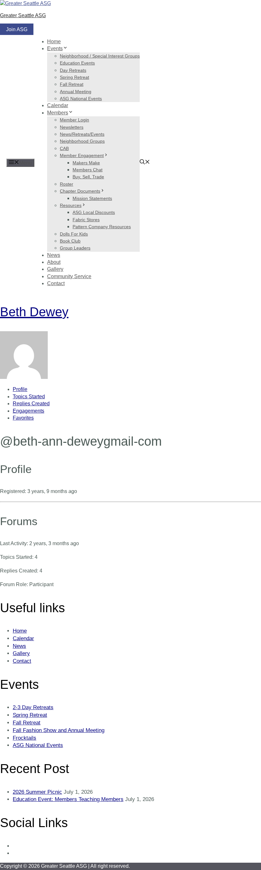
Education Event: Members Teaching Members (68, 799)
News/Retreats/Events (82, 134)
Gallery (55, 269)
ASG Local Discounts (94, 212)
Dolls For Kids (74, 233)
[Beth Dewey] (24, 377)
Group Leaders (75, 247)
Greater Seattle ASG (23, 15)
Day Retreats (73, 70)
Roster (66, 184)
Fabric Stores (86, 219)
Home (54, 41)
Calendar (57, 105)
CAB (64, 148)
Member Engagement (82, 155)
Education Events (77, 62)
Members (57, 112)
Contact (56, 283)
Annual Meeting (75, 91)
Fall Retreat (71, 84)
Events (55, 48)
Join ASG (16, 29)
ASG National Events (81, 98)
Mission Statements (92, 198)
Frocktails (24, 738)
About (53, 262)
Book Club (70, 240)
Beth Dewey (34, 312)
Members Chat (87, 169)
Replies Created (31, 403)
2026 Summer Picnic (37, 792)
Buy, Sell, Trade (88, 176)
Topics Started (29, 396)
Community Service (69, 276)
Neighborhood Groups (82, 141)
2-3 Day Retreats (33, 707)
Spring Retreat (74, 77)
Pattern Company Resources (102, 226)
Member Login (74, 119)
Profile (20, 389)
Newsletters (71, 127)
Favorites (23, 418)
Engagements (28, 411)
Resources (70, 205)
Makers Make (86, 162)
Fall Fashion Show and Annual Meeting (58, 730)
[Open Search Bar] (145, 162)
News (53, 255)
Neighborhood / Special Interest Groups (100, 55)
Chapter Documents (80, 191)
